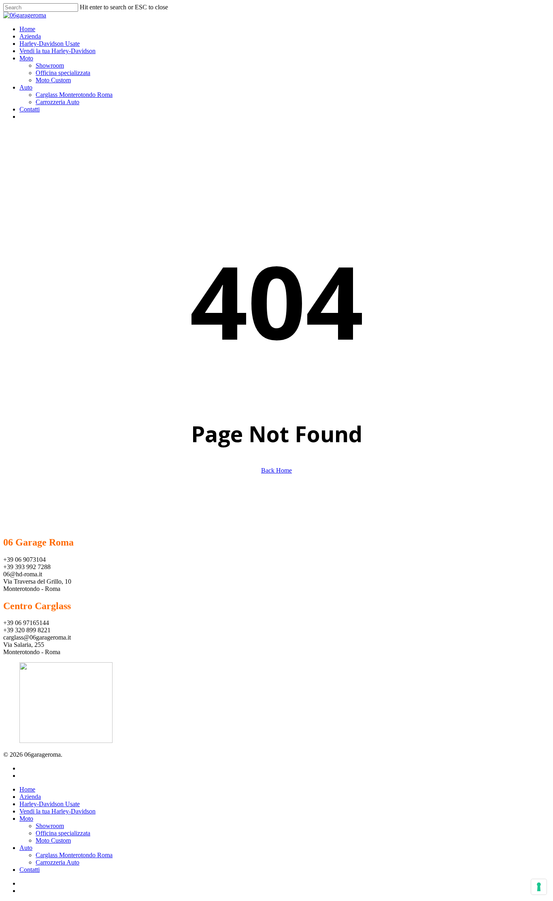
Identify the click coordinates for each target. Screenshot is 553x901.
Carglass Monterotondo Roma (74, 855)
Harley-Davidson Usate (49, 803)
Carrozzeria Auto (57, 862)
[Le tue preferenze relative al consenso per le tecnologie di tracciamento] (539, 887)
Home (27, 789)
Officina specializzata (63, 833)
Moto (26, 818)
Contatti (29, 869)
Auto (25, 847)
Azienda (30, 796)
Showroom (50, 825)
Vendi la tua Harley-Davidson (57, 811)
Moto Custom (53, 840)
